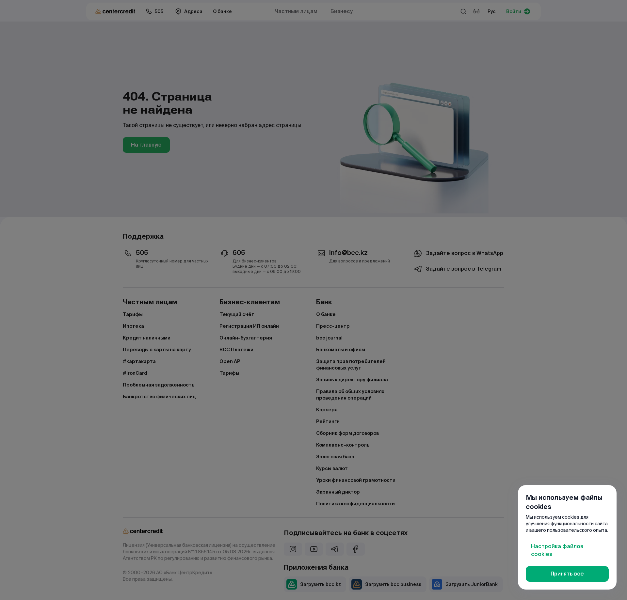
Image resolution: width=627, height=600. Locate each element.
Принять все (567, 573)
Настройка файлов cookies (557, 550)
